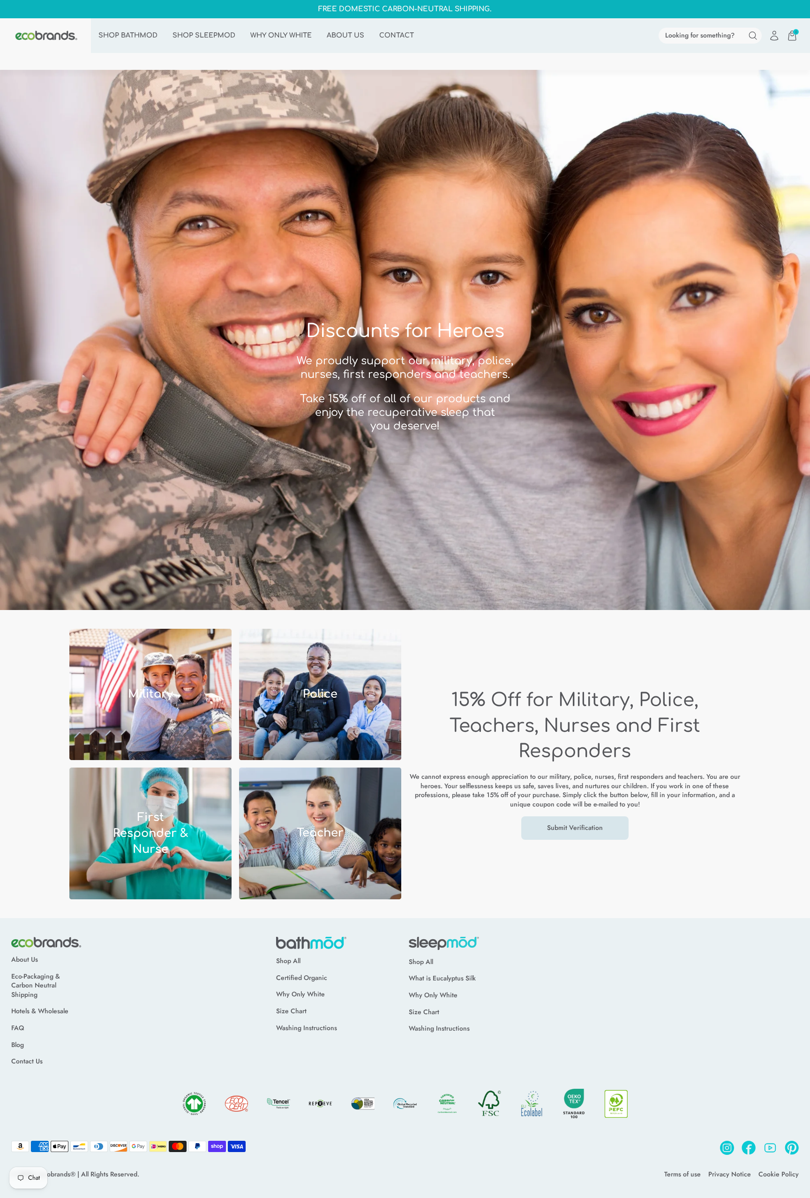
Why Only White (300, 994)
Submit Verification (575, 827)
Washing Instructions (306, 1028)
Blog (17, 1044)
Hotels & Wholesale (39, 1011)
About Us (24, 959)
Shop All (288, 961)
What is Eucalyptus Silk (442, 978)
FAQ (17, 1028)
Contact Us (27, 1061)
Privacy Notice (729, 1174)
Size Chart (291, 1011)
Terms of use (682, 1174)
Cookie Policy (778, 1174)
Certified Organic (301, 977)
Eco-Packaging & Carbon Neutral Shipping (35, 985)
